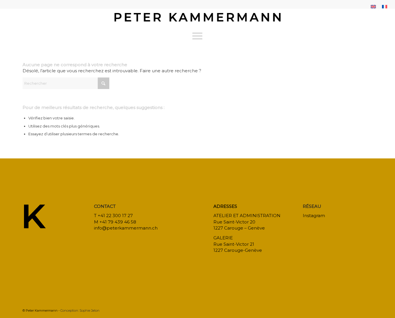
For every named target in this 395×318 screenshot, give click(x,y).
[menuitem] (373, 6)
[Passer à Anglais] (373, 6)
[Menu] (197, 36)
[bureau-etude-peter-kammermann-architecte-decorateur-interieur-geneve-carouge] (197, 18)
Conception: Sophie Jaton (79, 310)
